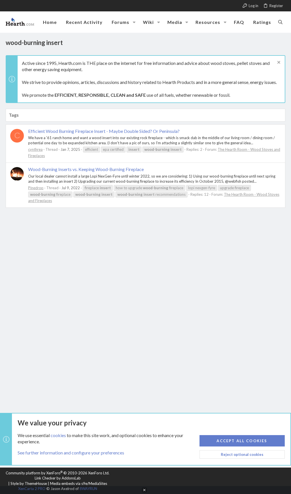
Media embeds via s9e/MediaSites (78, 483)
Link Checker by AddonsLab (58, 478)
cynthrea (35, 149)
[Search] (280, 22)
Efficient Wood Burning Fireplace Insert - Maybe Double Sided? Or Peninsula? (104, 131)
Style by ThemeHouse (29, 483)
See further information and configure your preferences (71, 452)
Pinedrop (35, 188)
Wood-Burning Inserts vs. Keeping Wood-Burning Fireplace (86, 169)
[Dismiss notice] (278, 63)
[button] (134, 22)
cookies (58, 435)
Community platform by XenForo (57, 473)
